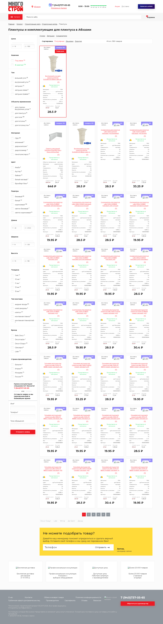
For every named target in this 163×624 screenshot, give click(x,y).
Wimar (62, 521)
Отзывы (84, 601)
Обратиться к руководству (137, 603)
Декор (80, 521)
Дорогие (78, 41)
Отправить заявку (23, 432)
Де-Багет (71, 521)
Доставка (125, 6)
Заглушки (50, 36)
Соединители (61, 36)
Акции (117, 6)
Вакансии (97, 601)
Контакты (28, 597)
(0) (58, 82)
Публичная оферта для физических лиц (24, 601)
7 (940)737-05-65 (61, 5)
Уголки (42, 36)
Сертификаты (70, 601)
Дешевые (70, 41)
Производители (52, 601)
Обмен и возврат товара (54, 597)
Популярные (59, 41)
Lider (55, 521)
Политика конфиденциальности (88, 597)
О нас (10, 597)
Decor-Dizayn (45, 521)
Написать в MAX (146, 6)
